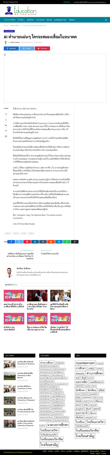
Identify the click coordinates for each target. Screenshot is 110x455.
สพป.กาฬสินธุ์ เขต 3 (53, 366)
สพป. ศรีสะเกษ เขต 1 (58, 399)
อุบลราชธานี (81, 412)
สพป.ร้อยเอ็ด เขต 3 (45, 399)
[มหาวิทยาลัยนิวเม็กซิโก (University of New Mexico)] (10, 376)
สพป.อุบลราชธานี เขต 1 (46, 417)
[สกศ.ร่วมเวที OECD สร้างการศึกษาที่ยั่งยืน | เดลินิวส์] (14, 295)
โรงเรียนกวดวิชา (49, 430)
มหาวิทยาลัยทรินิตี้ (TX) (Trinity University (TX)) (26, 410)
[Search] (106, 19)
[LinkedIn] (6, 125)
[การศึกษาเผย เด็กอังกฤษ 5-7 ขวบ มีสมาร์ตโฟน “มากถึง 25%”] (37, 295)
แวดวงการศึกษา (10, 20)
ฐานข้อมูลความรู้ (60, 20)
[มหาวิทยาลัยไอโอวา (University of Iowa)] (10, 389)
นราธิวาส (93, 386)
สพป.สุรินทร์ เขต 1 (59, 405)
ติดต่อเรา (72, 20)
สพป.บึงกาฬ (43, 387)
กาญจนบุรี (100, 363)
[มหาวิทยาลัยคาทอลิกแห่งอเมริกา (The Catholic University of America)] (10, 424)
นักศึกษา (16, 233)
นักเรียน (23, 233)
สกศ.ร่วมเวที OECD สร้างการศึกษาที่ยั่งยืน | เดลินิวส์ (14, 305)
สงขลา (86, 405)
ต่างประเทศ (40, 20)
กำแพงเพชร (99, 368)
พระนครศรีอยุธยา (93, 394)
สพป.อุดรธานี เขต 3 (57, 414)
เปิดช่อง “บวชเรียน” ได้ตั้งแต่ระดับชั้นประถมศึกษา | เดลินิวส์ (60, 329)
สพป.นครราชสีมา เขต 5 (46, 378)
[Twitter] (6, 120)
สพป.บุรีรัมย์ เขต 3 (57, 390)
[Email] (6, 136)
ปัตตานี (84, 394)
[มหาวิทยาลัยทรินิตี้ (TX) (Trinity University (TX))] (10, 412)
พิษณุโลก (78, 397)
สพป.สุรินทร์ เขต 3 (57, 408)
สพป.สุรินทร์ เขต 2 (45, 408)
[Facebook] (6, 114)
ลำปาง (91, 401)
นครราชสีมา (82, 381)
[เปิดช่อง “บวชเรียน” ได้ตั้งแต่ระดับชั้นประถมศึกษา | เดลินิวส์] (60, 318)
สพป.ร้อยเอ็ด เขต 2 (58, 396)
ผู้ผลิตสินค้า (84, 451)
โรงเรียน (21, 20)
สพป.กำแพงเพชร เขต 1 (46, 369)
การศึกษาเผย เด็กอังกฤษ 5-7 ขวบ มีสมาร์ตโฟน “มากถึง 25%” (37, 306)
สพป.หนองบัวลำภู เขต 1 (46, 411)
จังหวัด (92, 453)
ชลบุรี (77, 378)
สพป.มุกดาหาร (59, 393)
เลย (95, 417)
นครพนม (90, 378)
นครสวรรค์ (79, 386)
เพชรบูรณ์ (89, 417)
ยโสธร (95, 397)
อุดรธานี (96, 408)
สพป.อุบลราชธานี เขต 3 (46, 420)
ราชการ (102, 451)
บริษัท (45, 451)
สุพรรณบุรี (93, 405)
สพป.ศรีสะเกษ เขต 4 (58, 402)
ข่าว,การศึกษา (95, 373)
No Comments (28, 42)
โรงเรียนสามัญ (49, 445)
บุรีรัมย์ (101, 390)
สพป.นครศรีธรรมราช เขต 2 (46, 381)
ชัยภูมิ (84, 378)
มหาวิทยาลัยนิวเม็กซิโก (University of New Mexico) (90, 2)
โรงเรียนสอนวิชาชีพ (51, 439)
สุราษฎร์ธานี (79, 409)
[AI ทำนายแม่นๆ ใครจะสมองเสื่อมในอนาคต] (55, 78)
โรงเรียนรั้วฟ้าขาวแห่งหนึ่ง (50, 254)
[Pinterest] (6, 131)
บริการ (63, 451)
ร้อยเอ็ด (79, 401)
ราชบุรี (100, 397)
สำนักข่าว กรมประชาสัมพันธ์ (9, 328)
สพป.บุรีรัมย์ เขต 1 (53, 387)
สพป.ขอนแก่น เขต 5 (45, 372)
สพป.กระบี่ (43, 366)
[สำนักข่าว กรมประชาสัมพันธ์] (14, 318)
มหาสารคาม (87, 397)
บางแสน (103, 453)
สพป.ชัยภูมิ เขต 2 (45, 375)
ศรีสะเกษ (98, 401)
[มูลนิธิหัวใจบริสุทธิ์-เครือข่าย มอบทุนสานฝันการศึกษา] (60, 295)
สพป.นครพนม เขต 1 (58, 375)
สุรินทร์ (88, 409)
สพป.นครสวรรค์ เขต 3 (62, 384)
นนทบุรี (87, 386)
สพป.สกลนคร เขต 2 (45, 405)
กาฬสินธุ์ (91, 368)
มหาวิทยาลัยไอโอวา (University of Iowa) (24, 387)
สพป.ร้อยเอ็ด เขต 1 (45, 396)
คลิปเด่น (49, 20)
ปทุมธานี (78, 394)
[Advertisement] (67, 10)
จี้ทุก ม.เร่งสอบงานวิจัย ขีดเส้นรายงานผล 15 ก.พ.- (37, 328)
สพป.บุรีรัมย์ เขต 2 (45, 390)
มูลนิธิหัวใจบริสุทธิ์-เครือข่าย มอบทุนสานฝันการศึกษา (59, 306)
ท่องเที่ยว (69, 451)
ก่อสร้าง (56, 451)
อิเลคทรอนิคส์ (94, 451)
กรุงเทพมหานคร (85, 363)
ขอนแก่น (80, 373)
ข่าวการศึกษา (46, 362)
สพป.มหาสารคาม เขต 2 (46, 393)
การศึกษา (81, 368)
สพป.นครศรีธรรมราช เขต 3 (47, 384)
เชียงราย (93, 413)
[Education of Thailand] (20, 10)
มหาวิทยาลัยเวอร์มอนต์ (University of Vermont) (26, 363)
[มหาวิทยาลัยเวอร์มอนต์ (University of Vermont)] (10, 364)
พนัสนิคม (77, 451)
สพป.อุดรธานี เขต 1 (45, 414)
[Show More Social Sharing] (52, 48)
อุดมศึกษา (30, 20)
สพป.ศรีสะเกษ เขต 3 (45, 402)
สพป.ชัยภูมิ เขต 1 (58, 372)
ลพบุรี (85, 401)
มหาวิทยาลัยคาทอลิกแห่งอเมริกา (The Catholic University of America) (26, 423)
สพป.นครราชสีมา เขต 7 (61, 378)
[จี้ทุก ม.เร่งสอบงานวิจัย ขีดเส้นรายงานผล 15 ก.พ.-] (37, 318)
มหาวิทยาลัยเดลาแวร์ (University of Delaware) (26, 399)
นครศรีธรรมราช (96, 382)
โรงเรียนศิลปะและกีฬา (48, 435)
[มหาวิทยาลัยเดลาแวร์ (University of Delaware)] (10, 401)
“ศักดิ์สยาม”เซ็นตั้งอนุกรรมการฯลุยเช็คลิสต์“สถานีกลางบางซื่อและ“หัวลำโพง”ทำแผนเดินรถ (20, 256)
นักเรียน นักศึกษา (15, 42)
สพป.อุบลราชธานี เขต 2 (62, 417)
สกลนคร (78, 405)
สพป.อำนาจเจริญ (60, 411)
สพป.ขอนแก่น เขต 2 (59, 369)
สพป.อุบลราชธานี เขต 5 (61, 420)
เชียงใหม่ (79, 417)
